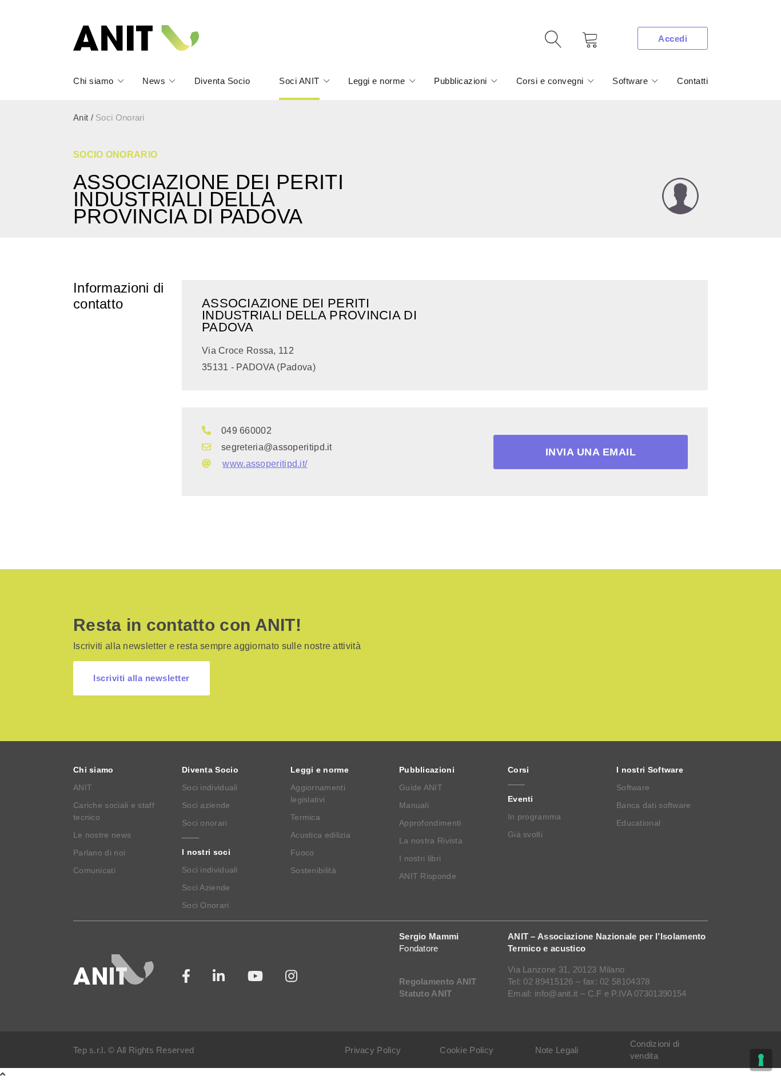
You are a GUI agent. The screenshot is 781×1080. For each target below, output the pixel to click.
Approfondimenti (430, 822)
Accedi (672, 38)
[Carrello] (582, 44)
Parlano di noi (99, 852)
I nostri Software (649, 769)
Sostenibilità (313, 870)
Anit (80, 117)
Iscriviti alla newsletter (141, 678)
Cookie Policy (466, 1050)
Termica (305, 817)
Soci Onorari (205, 905)
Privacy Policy (373, 1050)
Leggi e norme (376, 81)
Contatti (692, 81)
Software (630, 81)
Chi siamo (93, 81)
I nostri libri (420, 858)
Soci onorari (205, 822)
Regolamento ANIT (438, 981)
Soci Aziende (206, 887)
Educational (638, 822)
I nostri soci (206, 852)
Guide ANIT (421, 787)
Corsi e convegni (550, 81)
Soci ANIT (299, 81)
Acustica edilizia (320, 834)
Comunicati (94, 870)
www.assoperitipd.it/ (264, 464)
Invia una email (590, 452)
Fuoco (302, 852)
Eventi (520, 798)
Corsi (518, 769)
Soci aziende (206, 805)
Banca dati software (653, 805)
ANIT (82, 787)
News (153, 81)
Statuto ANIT (425, 993)
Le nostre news (102, 834)
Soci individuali (210, 787)
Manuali (414, 805)
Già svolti (525, 834)
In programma (534, 816)
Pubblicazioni (460, 81)
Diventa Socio (222, 81)
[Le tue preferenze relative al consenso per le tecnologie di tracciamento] (761, 1060)
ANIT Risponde (427, 876)
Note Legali (557, 1050)
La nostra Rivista (431, 840)
